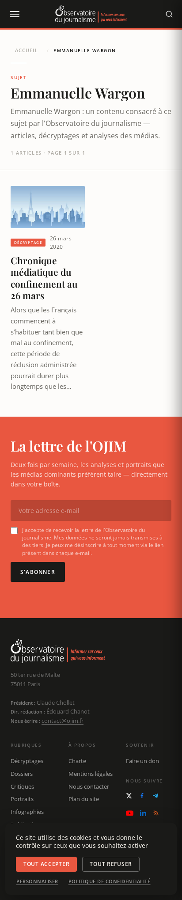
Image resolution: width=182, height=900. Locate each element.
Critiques (22, 786)
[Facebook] (142, 795)
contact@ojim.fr (62, 721)
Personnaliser (37, 881)
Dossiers (22, 774)
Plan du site (83, 799)
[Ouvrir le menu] (14, 14)
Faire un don (142, 761)
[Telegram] (155, 795)
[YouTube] (129, 813)
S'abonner (37, 572)
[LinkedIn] (143, 813)
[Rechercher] (169, 14)
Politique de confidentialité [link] (109, 881)
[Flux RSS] (156, 813)
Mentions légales (90, 774)
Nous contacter (88, 786)
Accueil (26, 50)
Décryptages (27, 761)
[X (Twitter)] (129, 796)
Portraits (22, 799)
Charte (77, 761)
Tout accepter (46, 864)
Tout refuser (111, 864)
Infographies (27, 812)
